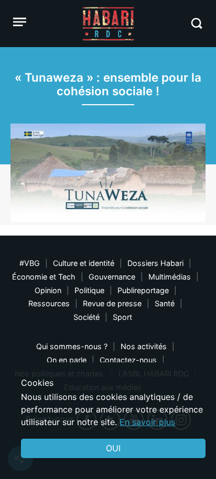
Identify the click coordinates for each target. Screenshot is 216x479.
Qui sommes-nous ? (71, 346)
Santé (165, 303)
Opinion (48, 290)
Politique (89, 290)
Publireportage (143, 290)
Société (86, 317)
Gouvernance (112, 276)
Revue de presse (112, 303)
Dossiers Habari (155, 263)
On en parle (67, 359)
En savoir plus (147, 422)
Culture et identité (83, 263)
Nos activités (144, 346)
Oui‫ (113, 448)
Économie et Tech (43, 276)
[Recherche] (196, 23)
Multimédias (169, 276)
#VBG (29, 263)
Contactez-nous (128, 359)
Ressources (49, 303)
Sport (122, 317)
